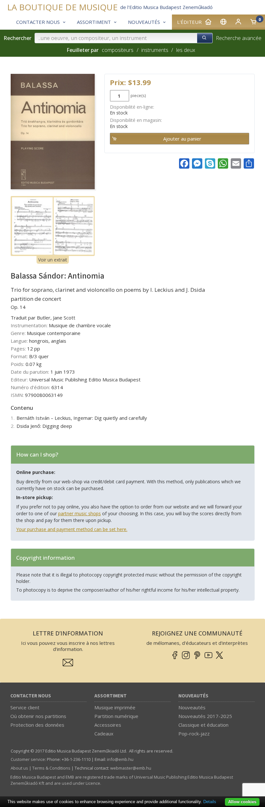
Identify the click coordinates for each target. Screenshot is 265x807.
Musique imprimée (114, 707)
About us (19, 768)
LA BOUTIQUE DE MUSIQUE (62, 7)
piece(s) (138, 95)
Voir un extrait (52, 260)
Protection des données (37, 725)
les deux (185, 50)
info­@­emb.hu (120, 759)
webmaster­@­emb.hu (130, 768)
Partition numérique (116, 716)
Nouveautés (193, 696)
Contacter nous (30, 696)
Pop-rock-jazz (194, 733)
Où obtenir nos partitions (38, 716)
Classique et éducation (203, 725)
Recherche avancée (238, 38)
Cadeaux (103, 733)
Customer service (28, 759)
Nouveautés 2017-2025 (205, 716)
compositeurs (117, 50)
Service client (24, 707)
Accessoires (107, 725)
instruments (154, 50)
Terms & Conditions (51, 768)
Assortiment (110, 696)
